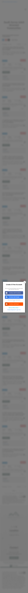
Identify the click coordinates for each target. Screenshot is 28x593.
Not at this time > (14, 307)
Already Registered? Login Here (14, 309)
